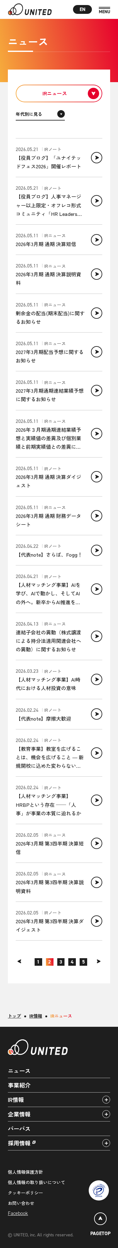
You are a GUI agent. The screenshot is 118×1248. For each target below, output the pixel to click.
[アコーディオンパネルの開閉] (106, 1100)
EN (83, 9)
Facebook (18, 1213)
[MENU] (104, 10)
